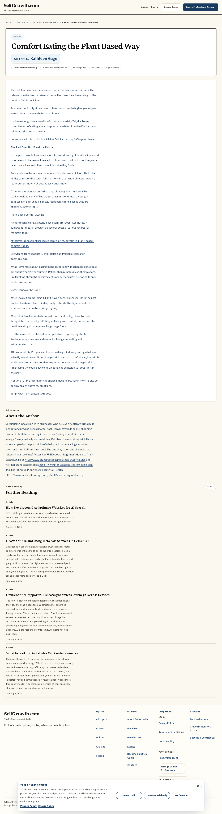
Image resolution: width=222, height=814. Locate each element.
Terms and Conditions (171, 732)
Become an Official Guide (137, 756)
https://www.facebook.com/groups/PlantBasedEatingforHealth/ (44, 475)
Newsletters (134, 737)
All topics (101, 719)
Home (9, 22)
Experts (100, 728)
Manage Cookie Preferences (169, 768)
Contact (132, 765)
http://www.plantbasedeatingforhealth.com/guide (55, 460)
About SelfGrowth (137, 719)
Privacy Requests (168, 758)
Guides (100, 737)
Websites (132, 728)
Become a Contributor (202, 738)
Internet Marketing (45, 22)
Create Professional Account (201, 728)
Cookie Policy (166, 741)
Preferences (181, 795)
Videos (100, 756)
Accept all (129, 795)
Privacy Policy (166, 723)
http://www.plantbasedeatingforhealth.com (66, 465)
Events (131, 747)
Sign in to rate (112, 67)
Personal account (200, 719)
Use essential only (157, 795)
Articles (22, 22)
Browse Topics (171, 7)
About (144, 7)
